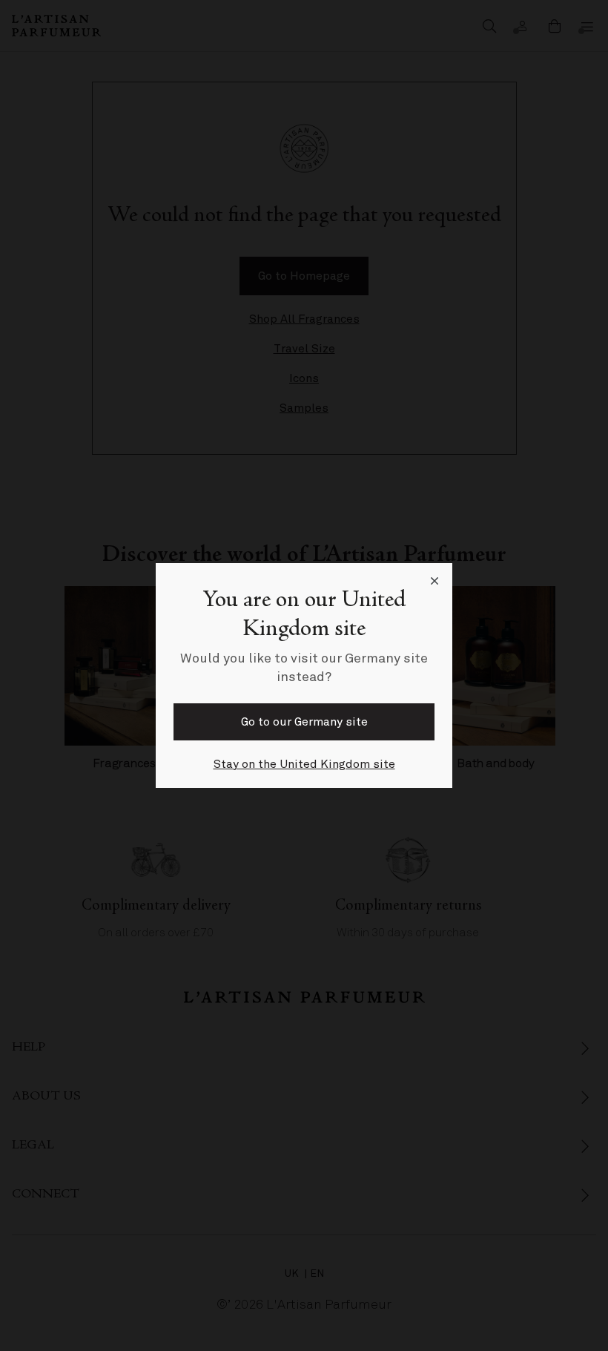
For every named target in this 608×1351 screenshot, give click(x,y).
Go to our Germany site (304, 721)
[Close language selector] (434, 581)
